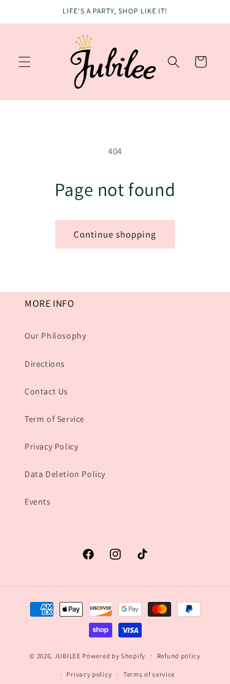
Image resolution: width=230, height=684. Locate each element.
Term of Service (55, 418)
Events (38, 501)
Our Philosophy (55, 335)
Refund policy (179, 656)
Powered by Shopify (113, 655)
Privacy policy (89, 674)
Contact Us (46, 391)
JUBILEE (68, 655)
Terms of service (149, 674)
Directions (45, 363)
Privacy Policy (51, 446)
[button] (24, 61)
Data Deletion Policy (65, 473)
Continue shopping (115, 234)
